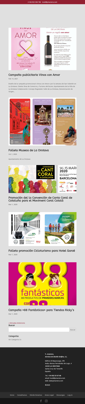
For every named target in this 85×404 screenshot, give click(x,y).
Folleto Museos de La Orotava (29, 150)
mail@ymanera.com (57, 378)
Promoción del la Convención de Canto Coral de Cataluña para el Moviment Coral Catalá (40, 199)
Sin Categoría (14, 339)
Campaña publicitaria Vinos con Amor (34, 75)
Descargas (61, 395)
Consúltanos (22, 395)
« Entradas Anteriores (17, 323)
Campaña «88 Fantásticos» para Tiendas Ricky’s (41, 310)
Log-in (70, 395)
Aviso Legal (49, 395)
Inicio (12, 395)
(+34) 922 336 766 (34, 2)
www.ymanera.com (56, 381)
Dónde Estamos (36, 395)
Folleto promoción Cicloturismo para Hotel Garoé (42, 250)
